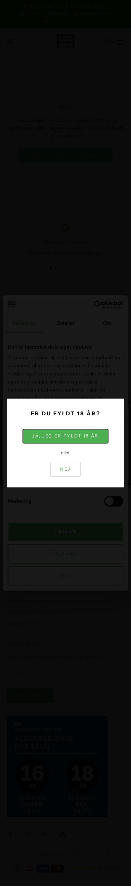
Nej (65, 469)
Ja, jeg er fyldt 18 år (65, 435)
